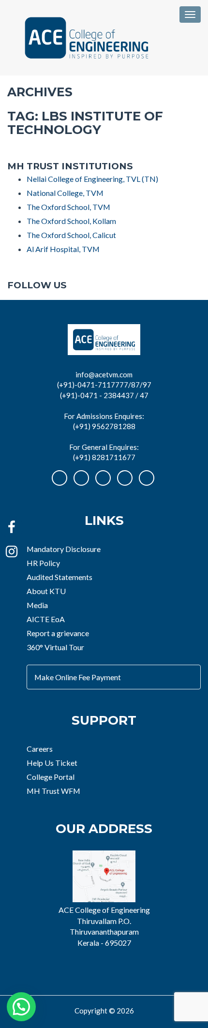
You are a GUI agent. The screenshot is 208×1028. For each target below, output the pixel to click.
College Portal (50, 776)
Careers (40, 748)
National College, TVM (65, 192)
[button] (21, 1006)
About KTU (46, 591)
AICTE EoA (46, 619)
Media (37, 605)
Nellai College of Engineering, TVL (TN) (92, 178)
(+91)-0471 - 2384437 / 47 (104, 395)
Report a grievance (58, 633)
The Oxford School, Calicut (71, 234)
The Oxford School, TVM (68, 206)
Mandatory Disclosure (64, 548)
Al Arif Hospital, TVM (63, 248)
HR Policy (43, 562)
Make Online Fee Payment (77, 677)
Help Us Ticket (52, 762)
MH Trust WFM (53, 790)
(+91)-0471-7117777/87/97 (104, 384)
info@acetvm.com (104, 374)
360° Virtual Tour (55, 647)
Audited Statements (59, 576)
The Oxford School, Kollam (71, 220)
